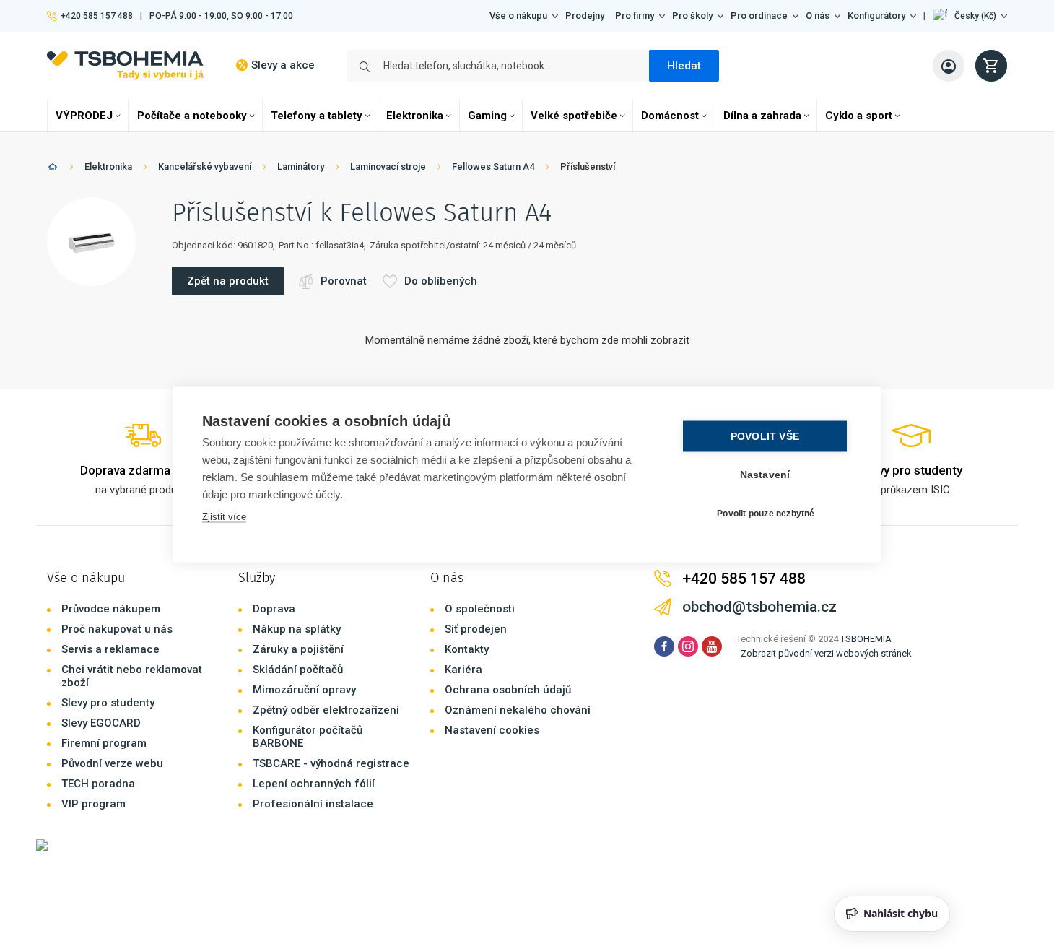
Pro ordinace (759, 15)
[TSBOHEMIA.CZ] (125, 65)
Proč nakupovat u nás (117, 629)
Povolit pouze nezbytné (765, 513)
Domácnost (670, 115)
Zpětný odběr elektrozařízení (326, 709)
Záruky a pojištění (298, 649)
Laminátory (300, 166)
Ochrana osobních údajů (508, 689)
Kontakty (467, 649)
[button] (970, 16)
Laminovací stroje (388, 166)
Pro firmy (634, 15)
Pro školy (692, 15)
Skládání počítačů (298, 669)
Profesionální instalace (313, 803)
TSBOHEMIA (866, 638)
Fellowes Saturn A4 (493, 166)
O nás (817, 15)
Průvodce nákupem (110, 608)
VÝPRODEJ (84, 115)
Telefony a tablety (316, 115)
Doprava (274, 608)
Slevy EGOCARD (101, 722)
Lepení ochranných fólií (314, 783)
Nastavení (765, 474)
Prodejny (584, 15)
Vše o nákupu (518, 15)
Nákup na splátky (297, 629)
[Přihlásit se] (948, 66)
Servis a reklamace (110, 649)
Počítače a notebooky (192, 115)
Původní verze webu (112, 763)
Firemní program (104, 743)
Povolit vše (765, 436)
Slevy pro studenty (107, 702)
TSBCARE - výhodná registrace (331, 763)
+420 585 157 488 (96, 16)
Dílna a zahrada (762, 115)
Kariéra (463, 669)
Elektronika (414, 115)
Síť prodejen (476, 629)
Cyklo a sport (858, 115)
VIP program (93, 803)
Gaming (487, 115)
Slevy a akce (283, 65)
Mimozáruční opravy (304, 689)
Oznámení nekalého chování (518, 709)
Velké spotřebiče (574, 115)
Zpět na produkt (228, 280)
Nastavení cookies (492, 730)
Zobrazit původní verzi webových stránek (826, 653)
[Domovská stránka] (52, 169)
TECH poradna (98, 783)
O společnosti (480, 608)
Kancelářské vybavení (204, 166)
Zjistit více (224, 516)
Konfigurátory (876, 15)
